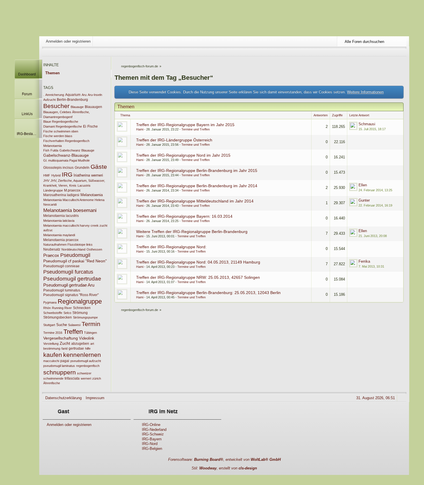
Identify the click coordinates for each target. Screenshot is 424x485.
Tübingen (90, 332)
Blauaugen (93, 107)
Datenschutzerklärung (63, 398)
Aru (84, 94)
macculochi (51, 361)
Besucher (56, 106)
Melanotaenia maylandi (59, 235)
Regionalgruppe (80, 301)
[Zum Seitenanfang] (402, 398)
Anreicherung (54, 94)
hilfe (88, 348)
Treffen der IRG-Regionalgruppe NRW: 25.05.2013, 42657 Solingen (198, 277)
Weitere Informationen (365, 92)
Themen (52, 73)
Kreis (72, 185)
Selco (67, 313)
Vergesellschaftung (60, 338)
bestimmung (51, 348)
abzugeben (80, 344)
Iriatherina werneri (88, 175)
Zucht (65, 343)
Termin (91, 324)
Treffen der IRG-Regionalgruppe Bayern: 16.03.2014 (184, 216)
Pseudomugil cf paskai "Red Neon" (75, 261)
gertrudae (76, 348)
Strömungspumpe (85, 317)
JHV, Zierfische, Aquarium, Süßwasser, (77, 180)
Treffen (73, 331)
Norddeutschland (73, 249)
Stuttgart (49, 325)
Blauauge (77, 107)
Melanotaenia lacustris (61, 216)
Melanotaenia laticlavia (58, 220)
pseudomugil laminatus (59, 365)
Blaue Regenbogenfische (60, 121)
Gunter (364, 200)
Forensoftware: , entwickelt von (224, 459)
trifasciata (72, 378)
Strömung (80, 313)
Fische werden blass (57, 136)
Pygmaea (50, 302)
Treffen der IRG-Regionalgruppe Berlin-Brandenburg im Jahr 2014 (196, 185)
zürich (96, 378)
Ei (84, 126)
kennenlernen (82, 354)
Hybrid (56, 175)
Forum (27, 94)
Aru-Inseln (95, 94)
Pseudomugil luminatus (61, 290)
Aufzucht (49, 99)
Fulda (54, 150)
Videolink (86, 338)
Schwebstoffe (52, 313)
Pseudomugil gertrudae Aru (68, 285)
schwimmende (53, 378)
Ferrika (364, 261)
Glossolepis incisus (58, 168)
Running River (62, 308)
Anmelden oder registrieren (68, 41)
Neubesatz (51, 249)
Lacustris (84, 185)
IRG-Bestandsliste (28, 134)
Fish (46, 150)
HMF (46, 175)
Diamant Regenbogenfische (62, 126)
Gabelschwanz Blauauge (76, 150)
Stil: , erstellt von (224, 468)
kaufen (52, 354)
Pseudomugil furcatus (68, 272)
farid (64, 348)
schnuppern (59, 372)
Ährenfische (51, 383)
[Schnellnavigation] (394, 52)
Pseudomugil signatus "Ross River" (71, 295)
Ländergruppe (53, 190)
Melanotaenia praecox (60, 240)
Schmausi (367, 124)
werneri (86, 378)
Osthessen (94, 249)
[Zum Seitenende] (402, 52)
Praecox (51, 255)
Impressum (95, 398)
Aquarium (72, 95)
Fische (92, 126)
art (92, 343)
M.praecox (72, 190)
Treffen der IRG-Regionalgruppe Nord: (171, 247)
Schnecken (82, 308)
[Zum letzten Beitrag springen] (353, 126)
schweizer (84, 373)
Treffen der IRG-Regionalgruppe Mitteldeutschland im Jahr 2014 (195, 201)
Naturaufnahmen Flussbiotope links (68, 244)
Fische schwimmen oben (60, 131)
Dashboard (27, 74)
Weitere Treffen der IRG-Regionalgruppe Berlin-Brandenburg (191, 231)
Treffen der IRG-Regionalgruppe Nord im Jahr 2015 (183, 155)
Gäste (99, 166)
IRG (67, 174)
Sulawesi (74, 325)
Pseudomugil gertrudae (72, 279)
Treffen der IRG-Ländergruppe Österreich (174, 140)
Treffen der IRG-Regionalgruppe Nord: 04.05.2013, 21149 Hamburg (198, 262)
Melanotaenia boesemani (70, 210)
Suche (61, 325)
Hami (139, 129)
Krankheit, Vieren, (55, 185)
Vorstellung (51, 343)
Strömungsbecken (57, 317)
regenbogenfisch (88, 365)
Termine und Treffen (195, 129)
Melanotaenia (91, 195)
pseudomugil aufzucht (85, 361)
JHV (46, 180)
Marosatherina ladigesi (61, 195)
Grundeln (82, 168)
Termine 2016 (52, 332)
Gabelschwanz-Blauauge (66, 155)
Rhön (47, 308)
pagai (64, 361)
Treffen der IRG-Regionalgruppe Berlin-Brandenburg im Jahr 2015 (196, 170)
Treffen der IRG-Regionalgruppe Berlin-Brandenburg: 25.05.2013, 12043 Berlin (208, 292)
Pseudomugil (75, 255)
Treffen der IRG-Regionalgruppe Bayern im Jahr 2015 (185, 124)
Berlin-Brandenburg (72, 100)
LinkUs (27, 114)
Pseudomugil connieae (61, 266)
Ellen (363, 185)
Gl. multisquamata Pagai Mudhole (66, 160)
